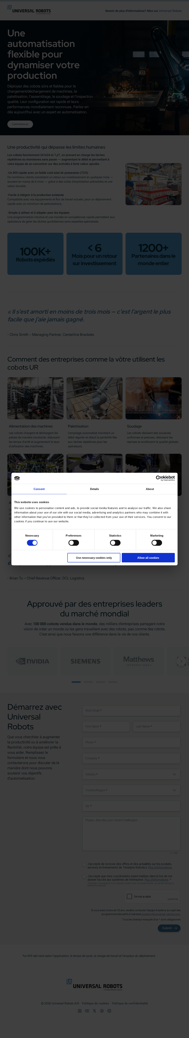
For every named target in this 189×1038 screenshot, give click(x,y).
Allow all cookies (148, 557)
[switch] (73, 543)
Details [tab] (94, 489)
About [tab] (150, 489)
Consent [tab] (39, 489)
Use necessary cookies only (94, 557)
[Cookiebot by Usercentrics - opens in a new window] (158, 478)
